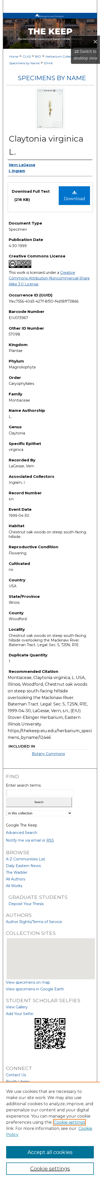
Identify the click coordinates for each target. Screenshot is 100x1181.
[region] (50, 1131)
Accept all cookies (50, 1152)
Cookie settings (69, 1122)
